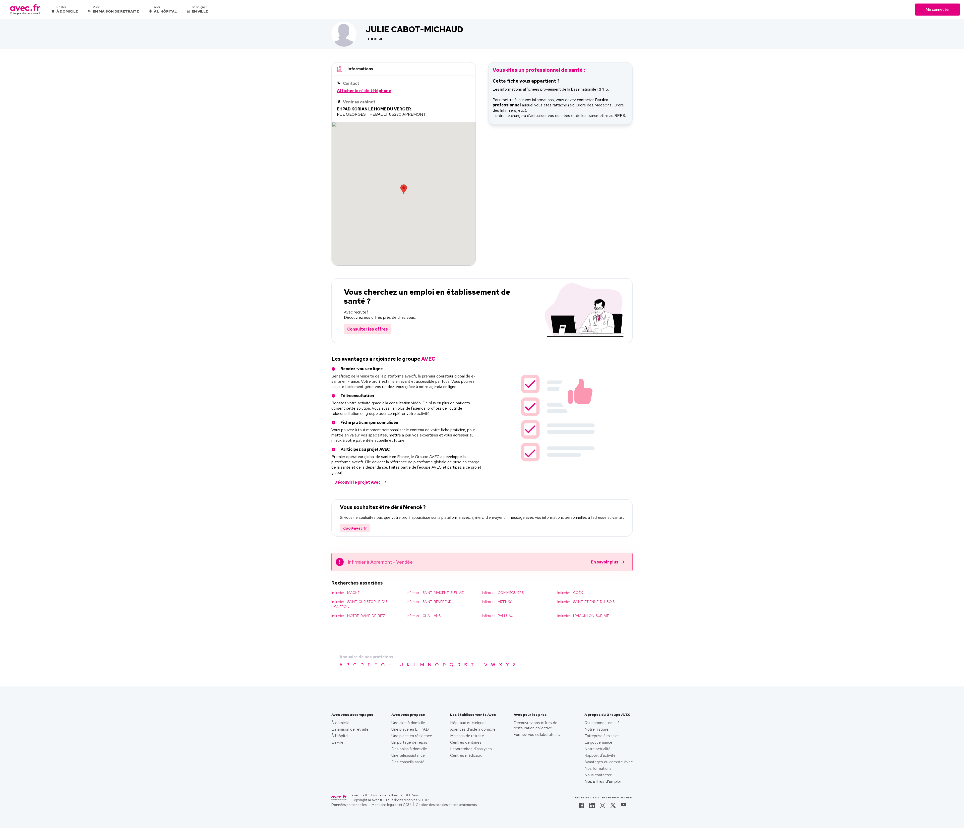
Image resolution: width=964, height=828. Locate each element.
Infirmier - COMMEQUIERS (503, 592)
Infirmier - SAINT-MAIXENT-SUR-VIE (435, 592)
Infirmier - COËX (570, 592)
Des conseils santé (408, 762)
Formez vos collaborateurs (537, 734)
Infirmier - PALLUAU (497, 615)
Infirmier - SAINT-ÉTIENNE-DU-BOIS (586, 601)
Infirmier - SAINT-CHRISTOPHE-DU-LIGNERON (359, 604)
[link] (581, 807)
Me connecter (938, 9)
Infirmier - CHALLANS (424, 615)
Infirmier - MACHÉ (345, 592)
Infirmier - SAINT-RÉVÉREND (429, 601)
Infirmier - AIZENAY (497, 601)
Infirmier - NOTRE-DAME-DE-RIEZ (358, 615)
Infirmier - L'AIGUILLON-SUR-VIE (583, 615)
